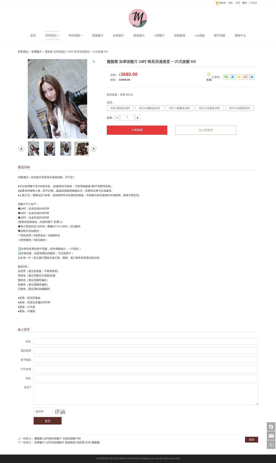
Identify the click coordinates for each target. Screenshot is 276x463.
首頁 (33, 35)
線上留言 (24, 329)
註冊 (237, 2)
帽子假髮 (219, 35)
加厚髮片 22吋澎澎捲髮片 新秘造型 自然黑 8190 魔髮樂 (67, 442)
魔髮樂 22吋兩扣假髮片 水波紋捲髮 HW (57, 438)
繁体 (244, 2)
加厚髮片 (118, 35)
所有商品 (51, 35)
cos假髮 (200, 35)
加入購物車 (206, 130)
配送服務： (113, 94)
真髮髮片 (97, 35)
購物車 (222, 2)
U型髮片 (159, 35)
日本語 (253, 2)
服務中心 (240, 35)
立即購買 (137, 130)
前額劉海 (179, 35)
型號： (111, 102)
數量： (111, 117)
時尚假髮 (74, 35)
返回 (251, 439)
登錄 (230, 2)
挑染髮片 (139, 35)
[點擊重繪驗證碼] (60, 411)
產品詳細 (24, 167)
